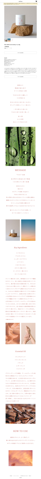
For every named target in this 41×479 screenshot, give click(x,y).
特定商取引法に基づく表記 (24, 475)
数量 (5, 48)
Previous (5, 23)
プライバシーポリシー (16, 475)
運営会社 (30, 475)
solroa (20, 1)
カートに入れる (20, 52)
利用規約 (11, 475)
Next (35, 23)
